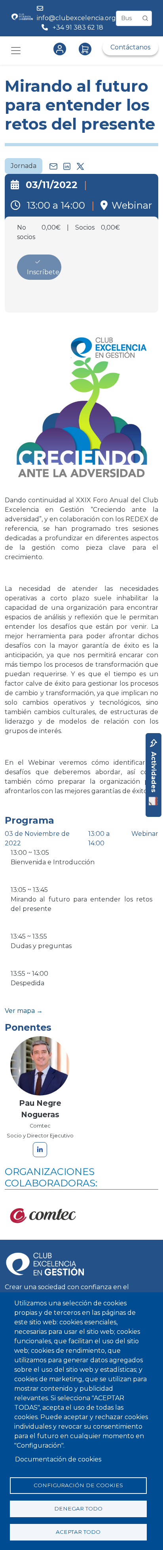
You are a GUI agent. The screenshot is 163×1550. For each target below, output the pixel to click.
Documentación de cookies (58, 1459)
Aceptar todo (78, 1532)
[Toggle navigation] (16, 50)
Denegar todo (78, 1508)
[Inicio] (22, 18)
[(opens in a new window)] (44, 1218)
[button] (81, 407)
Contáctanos (130, 47)
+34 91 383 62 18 (79, 27)
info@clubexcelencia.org (76, 18)
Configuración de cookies (78, 1485)
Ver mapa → (24, 1010)
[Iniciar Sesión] (61, 49)
